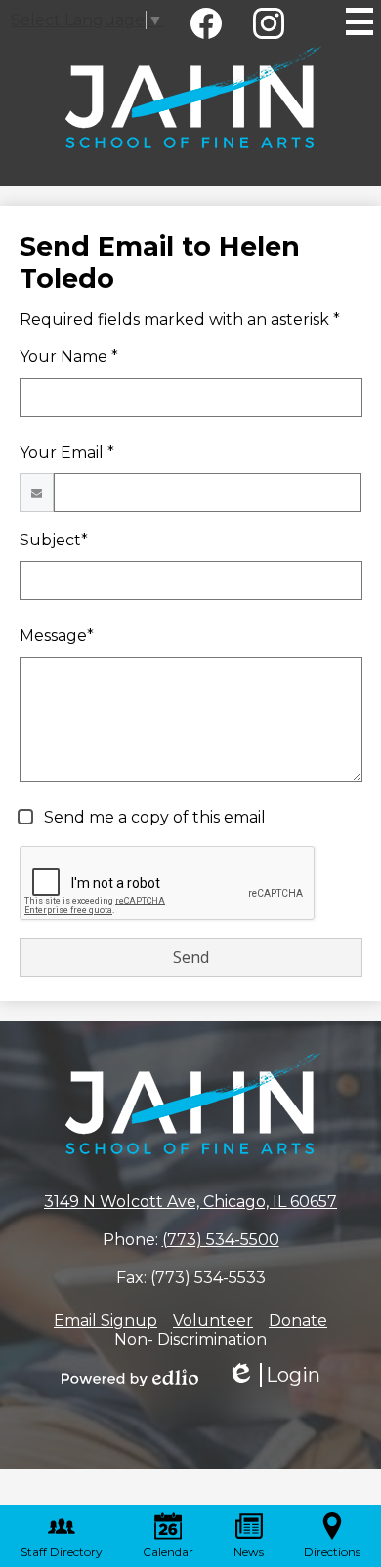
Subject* (54, 540)
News (248, 1552)
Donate (298, 1320)
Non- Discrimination (190, 1339)
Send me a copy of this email (153, 817)
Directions (332, 1552)
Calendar (168, 1552)
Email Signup (105, 1320)
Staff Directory (62, 1552)
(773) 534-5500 (220, 1239)
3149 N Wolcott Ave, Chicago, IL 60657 (190, 1201)
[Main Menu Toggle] (359, 21)
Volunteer (213, 1320)
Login (273, 1375)
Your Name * (69, 356)
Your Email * (67, 452)
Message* (57, 635)
